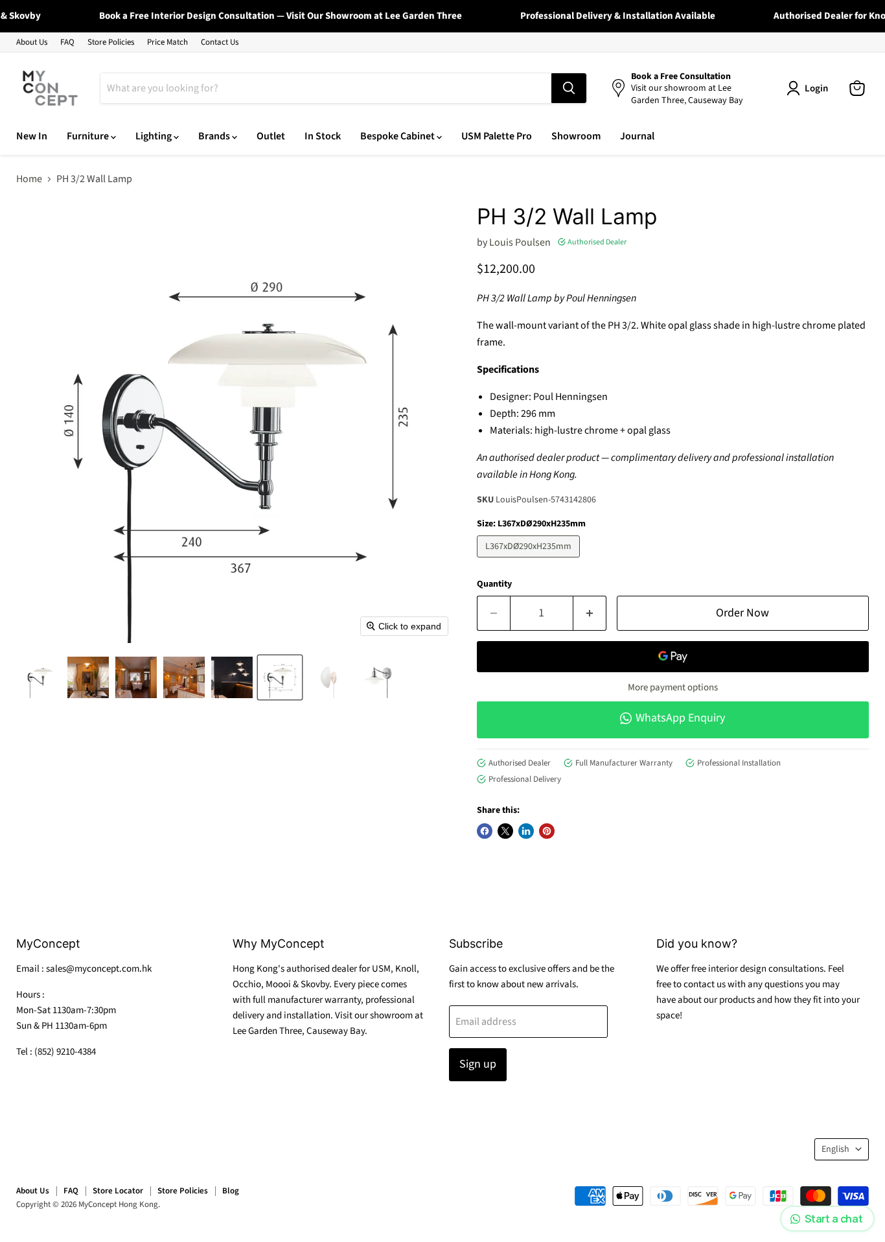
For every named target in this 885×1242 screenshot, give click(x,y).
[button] (40, 677)
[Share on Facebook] (484, 831)
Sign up (477, 1064)
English (835, 1149)
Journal (637, 136)
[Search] (568, 88)
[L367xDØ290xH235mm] (530, 561)
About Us (31, 42)
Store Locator (118, 1191)
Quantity (494, 584)
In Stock (323, 136)
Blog (230, 1191)
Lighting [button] (154, 136)
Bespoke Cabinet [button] (398, 136)
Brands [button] (215, 136)
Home (29, 179)
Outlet (271, 136)
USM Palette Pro (496, 136)
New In (31, 136)
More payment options (673, 687)
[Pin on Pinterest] (547, 831)
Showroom (576, 136)
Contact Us (219, 42)
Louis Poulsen (520, 242)
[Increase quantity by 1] (589, 613)
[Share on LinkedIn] (526, 831)
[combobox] (325, 88)
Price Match (167, 42)
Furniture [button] (89, 136)
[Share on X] (505, 831)
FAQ (67, 42)
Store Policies (110, 42)
